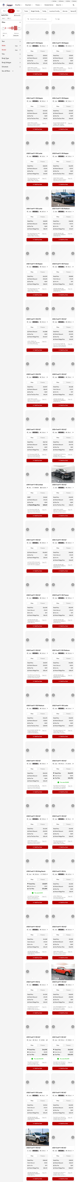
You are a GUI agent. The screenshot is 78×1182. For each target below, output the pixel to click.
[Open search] (73, 5)
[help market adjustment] (53, 776)
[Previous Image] (27, 32)
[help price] (53, 778)
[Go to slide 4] (40, 39)
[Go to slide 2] (35, 39)
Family (44, 11)
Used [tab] (18, 11)
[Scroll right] (75, 11)
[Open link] (35, 46)
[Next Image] (47, 32)
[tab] (32, 51)
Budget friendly (35, 11)
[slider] (3, 27)
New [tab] (4, 11)
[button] (27, 32)
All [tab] (11, 11)
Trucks (26, 11)
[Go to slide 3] (37, 39)
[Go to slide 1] (32, 39)
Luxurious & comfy (54, 11)
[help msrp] (53, 773)
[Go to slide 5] (42, 39)
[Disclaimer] (28, 58)
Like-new (65, 11)
